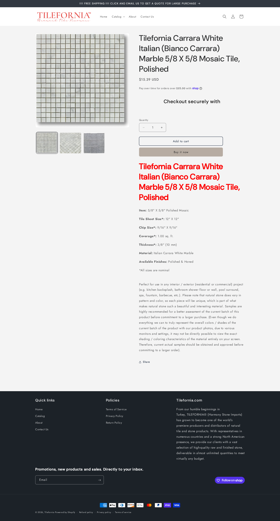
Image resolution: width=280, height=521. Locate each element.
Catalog (40, 416)
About (38, 423)
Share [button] (146, 362)
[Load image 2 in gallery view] (70, 143)
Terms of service (123, 512)
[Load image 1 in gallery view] (47, 143)
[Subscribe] (99, 480)
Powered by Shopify (65, 512)
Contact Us (42, 429)
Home (38, 409)
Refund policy (86, 512)
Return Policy (114, 423)
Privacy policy (104, 512)
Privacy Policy (114, 416)
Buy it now (181, 152)
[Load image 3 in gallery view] (94, 143)
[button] (118, 17)
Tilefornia (49, 512)
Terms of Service (116, 409)
